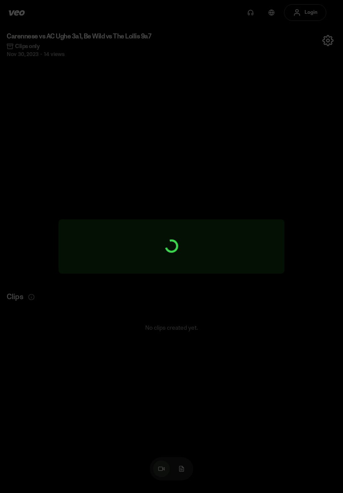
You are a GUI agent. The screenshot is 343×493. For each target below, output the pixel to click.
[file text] (181, 468)
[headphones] (250, 12)
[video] (161, 468)
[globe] (271, 12)
